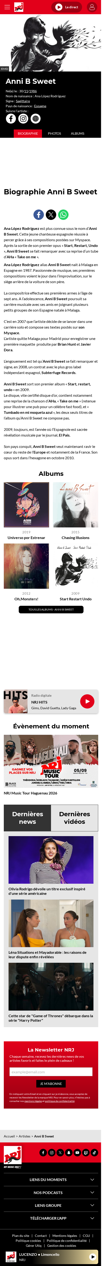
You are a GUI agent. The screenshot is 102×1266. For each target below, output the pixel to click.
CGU (86, 1236)
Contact (41, 1236)
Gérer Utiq (34, 1246)
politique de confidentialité (59, 1101)
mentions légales (33, 1101)
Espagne (40, 106)
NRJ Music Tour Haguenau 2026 (30, 793)
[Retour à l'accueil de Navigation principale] (18, 7)
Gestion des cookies (61, 1246)
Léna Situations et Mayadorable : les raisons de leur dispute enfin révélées (48, 954)
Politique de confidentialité (67, 1241)
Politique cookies (28, 1241)
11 (26, 91)
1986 (33, 91)
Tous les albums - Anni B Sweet (51, 609)
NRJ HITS (39, 702)
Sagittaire (23, 101)
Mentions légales (64, 1236)
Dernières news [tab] (27, 817)
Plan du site (20, 1236)
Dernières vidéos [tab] (74, 817)
